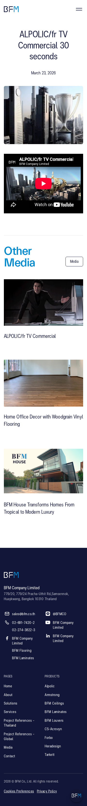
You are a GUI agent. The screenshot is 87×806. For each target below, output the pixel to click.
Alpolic (50, 686)
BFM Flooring (21, 650)
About (8, 695)
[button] (79, 9)
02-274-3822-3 (23, 630)
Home (8, 686)
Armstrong (52, 695)
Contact (9, 756)
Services (10, 712)
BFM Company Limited (22, 641)
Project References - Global (19, 737)
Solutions (10, 703)
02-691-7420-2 (23, 623)
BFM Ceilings (54, 703)
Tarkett (50, 755)
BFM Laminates (23, 658)
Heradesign (53, 746)
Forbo (49, 738)
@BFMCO (59, 614)
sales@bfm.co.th (23, 614)
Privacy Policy (47, 791)
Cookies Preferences (19, 791)
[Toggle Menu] (76, 795)
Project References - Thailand (19, 723)
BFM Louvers (54, 720)
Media (8, 747)
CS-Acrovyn (53, 729)
